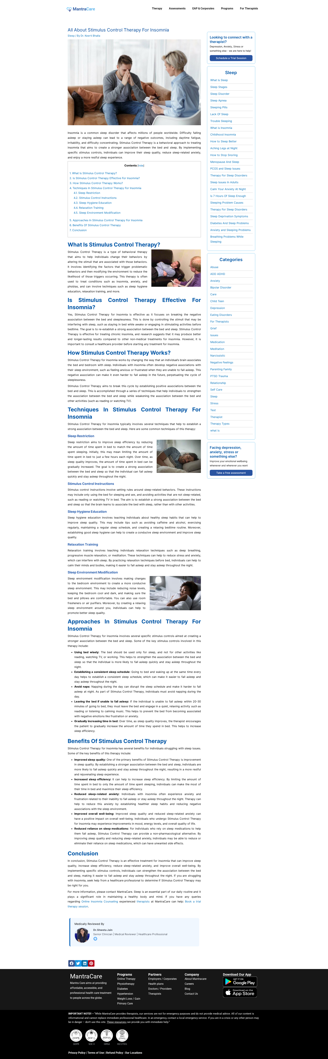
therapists (143, 901)
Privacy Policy (76, 1052)
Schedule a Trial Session (231, 58)
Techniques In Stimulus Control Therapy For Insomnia (105, 188)
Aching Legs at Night (223, 148)
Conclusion (78, 230)
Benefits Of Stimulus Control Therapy (95, 225)
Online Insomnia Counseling (99, 901)
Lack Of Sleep (219, 114)
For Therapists (219, 321)
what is (215, 430)
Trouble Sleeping (221, 121)
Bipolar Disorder (220, 287)
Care (213, 294)
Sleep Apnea (218, 100)
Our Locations (133, 1052)
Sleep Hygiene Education (93, 202)
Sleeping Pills (218, 107)
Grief (213, 328)
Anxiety (215, 280)
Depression (217, 308)
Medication (217, 342)
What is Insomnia (221, 128)
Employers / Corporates (162, 978)
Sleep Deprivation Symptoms (229, 216)
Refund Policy (114, 1052)
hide (140, 165)
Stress (214, 403)
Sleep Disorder (219, 93)
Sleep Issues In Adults (224, 182)
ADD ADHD (217, 274)
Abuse (214, 267)
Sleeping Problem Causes (226, 202)
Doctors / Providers (160, 988)
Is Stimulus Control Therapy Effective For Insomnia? (105, 178)
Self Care (216, 389)
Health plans (155, 983)
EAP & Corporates (203, 8)
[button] (71, 963)
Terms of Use (95, 1052)
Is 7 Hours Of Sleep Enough (228, 196)
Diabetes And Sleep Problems (229, 223)
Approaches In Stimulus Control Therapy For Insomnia (106, 220)
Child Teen (217, 301)
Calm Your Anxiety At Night (228, 189)
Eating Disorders (221, 315)
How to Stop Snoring (224, 155)
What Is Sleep (219, 80)
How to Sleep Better (223, 141)
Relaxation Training (89, 207)
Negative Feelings (221, 362)
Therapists (154, 993)
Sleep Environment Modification (97, 212)
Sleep (71, 35)
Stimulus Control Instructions (95, 197)
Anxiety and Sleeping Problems (230, 230)
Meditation (217, 349)
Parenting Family (221, 369)
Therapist (216, 417)
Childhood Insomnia (223, 134)
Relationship (218, 383)
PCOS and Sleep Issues (225, 168)
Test (213, 410)
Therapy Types (219, 423)
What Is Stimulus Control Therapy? (93, 173)
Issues (214, 335)
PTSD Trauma (219, 376)
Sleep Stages (218, 87)
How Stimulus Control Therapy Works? (96, 183)
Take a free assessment (231, 472)
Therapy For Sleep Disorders (228, 175)
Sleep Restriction (87, 193)
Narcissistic (217, 355)
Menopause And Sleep (224, 162)
